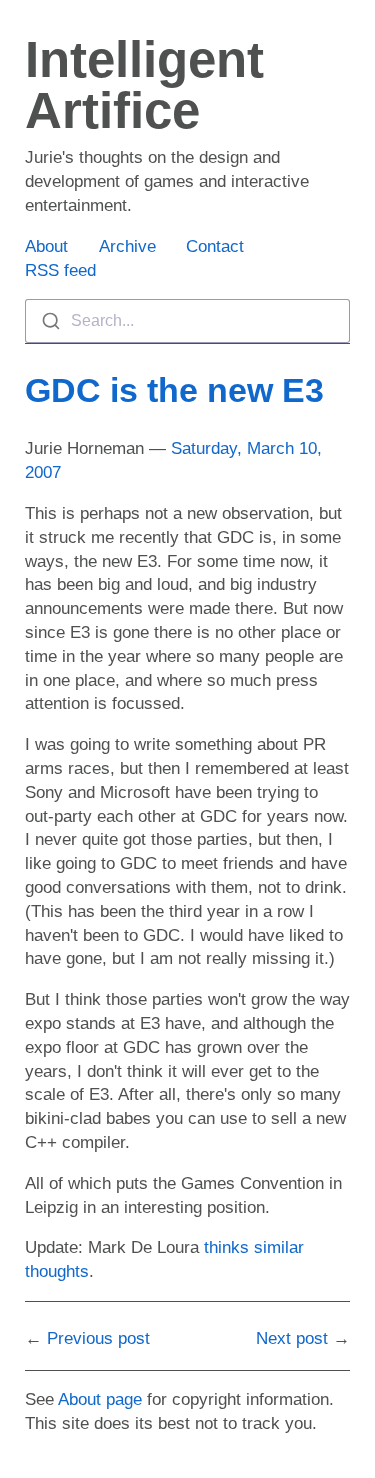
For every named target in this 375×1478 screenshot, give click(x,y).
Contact (215, 246)
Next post (292, 1338)
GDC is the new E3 (174, 390)
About (46, 246)
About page (100, 1399)
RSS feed (60, 270)
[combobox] (187, 321)
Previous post (98, 1338)
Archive (127, 246)
